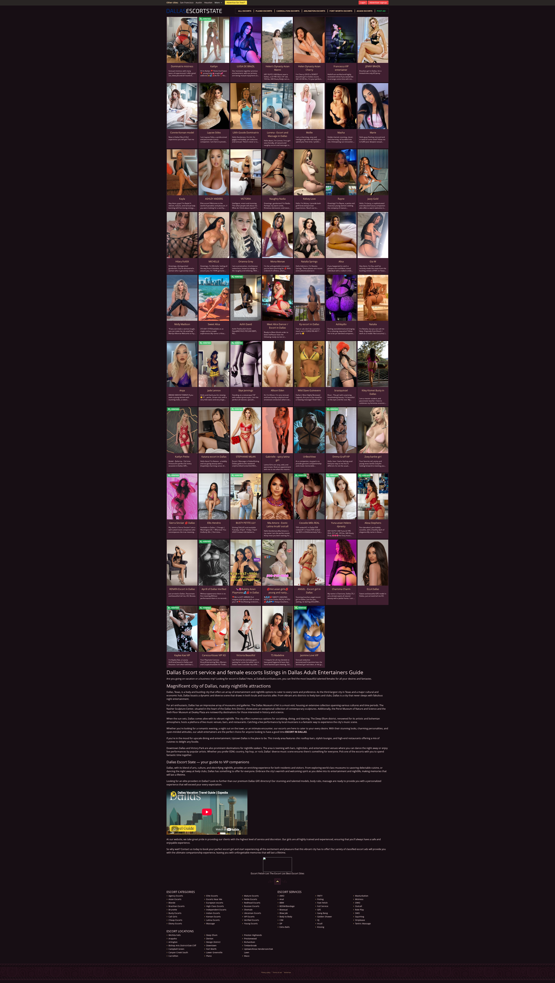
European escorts (214, 902)
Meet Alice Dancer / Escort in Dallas (277, 326)
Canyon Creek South (178, 952)
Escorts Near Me (214, 899)
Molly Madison (182, 324)
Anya (182, 390)
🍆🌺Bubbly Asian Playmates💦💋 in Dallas (245, 590)
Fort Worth (211, 949)
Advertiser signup (378, 2)
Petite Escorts (250, 899)
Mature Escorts (251, 895)
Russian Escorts (251, 906)
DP (281, 923)
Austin (199, 2)
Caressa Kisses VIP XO (214, 655)
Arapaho (173, 938)
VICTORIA (246, 198)
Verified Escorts (251, 920)
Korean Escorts (213, 916)
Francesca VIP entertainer (341, 68)
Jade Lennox (214, 390)
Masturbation (361, 895)
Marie (373, 132)
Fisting (320, 899)
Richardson (249, 942)
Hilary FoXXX (182, 261)
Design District (213, 942)
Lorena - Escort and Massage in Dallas (277, 134)
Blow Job (284, 913)
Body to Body (286, 916)
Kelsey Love (309, 198)
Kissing (320, 927)
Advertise (287, 972)
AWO (282, 895)
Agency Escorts (176, 895)
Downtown (211, 945)
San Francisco (186, 2)
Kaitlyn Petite (182, 456)
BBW (282, 902)
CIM (281, 920)
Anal (282, 899)
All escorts (244, 11)
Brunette (173, 909)
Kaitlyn (214, 66)
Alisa (341, 261)
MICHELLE (214, 261)
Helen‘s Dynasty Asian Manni (277, 68)
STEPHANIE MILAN (246, 456)
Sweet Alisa (214, 324)
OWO (357, 902)
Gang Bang (322, 913)
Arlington (173, 942)
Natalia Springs (309, 261)
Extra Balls (285, 927)
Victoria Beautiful (245, 655)
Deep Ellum (211, 935)
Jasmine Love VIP (309, 655)
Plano (209, 956)
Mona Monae (277, 261)
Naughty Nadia (277, 198)
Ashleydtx (341, 324)
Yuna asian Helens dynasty (341, 524)
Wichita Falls (175, 935)
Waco (246, 956)
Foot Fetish (322, 902)
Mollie (309, 132)
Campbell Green (176, 949)
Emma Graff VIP (341, 456)
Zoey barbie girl (373, 456)
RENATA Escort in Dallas (182, 589)
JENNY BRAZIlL (373, 66)
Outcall (358, 906)
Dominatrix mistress (182, 66)
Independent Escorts (216, 909)
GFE (319, 909)
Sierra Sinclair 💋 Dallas (182, 522)
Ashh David (246, 324)
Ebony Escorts (175, 923)
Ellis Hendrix (214, 522)
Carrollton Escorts (287, 11)
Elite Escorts (212, 895)
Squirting (359, 916)
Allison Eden (277, 390)
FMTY (319, 895)
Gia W (373, 261)
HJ (318, 920)
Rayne (341, 198)
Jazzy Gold (373, 198)
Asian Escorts (175, 899)
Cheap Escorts (175, 920)
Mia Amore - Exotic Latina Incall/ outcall (277, 524)
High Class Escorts (215, 906)
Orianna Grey (245, 261)
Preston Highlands (253, 935)
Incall (319, 923)
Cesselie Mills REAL (309, 522)
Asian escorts (364, 11)
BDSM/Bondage (287, 906)
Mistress (359, 899)
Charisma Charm (341, 589)
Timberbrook (250, 945)
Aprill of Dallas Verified (214, 589)
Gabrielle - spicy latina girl (277, 458)
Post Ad (381, 11)
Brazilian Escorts (177, 906)
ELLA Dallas (373, 589)
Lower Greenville (214, 952)
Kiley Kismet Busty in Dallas (373, 392)
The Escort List (278, 873)
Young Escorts (251, 923)
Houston (208, 2)
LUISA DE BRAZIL (246, 66)
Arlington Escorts (314, 11)
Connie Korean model (182, 132)
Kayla (182, 198)
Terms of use (277, 972)
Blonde (172, 902)
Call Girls (173, 916)
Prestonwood (250, 938)
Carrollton (173, 956)
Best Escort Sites (295, 873)
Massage (210, 923)
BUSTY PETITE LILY (246, 522)
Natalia (373, 324)
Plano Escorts (264, 11)
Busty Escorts (175, 913)
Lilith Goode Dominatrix (246, 132)
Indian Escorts (213, 913)
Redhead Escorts (252, 902)
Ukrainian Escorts (252, 913)
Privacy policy (265, 972)
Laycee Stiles (214, 132)
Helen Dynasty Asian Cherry (309, 68)
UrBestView (309, 456)
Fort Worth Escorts (341, 11)
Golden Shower (324, 916)
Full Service (322, 906)
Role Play (359, 909)
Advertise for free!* (236, 2)
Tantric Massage (363, 923)
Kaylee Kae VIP (182, 655)
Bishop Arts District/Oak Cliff (182, 945)
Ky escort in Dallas (309, 324)
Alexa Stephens (373, 522)
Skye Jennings (245, 390)
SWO (357, 913)
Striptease (360, 920)
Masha (341, 132)
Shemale (248, 909)
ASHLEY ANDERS (214, 198)
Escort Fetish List (260, 873)
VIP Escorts (249, 916)
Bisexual (284, 909)
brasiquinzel (341, 390)
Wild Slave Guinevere (309, 390)
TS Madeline (277, 655)
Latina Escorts (213, 920)
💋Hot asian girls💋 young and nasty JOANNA (277, 590)
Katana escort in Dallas (213, 456)
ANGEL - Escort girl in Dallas (309, 590)
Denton (209, 938)
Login (363, 2)
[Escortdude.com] (277, 864)
